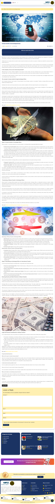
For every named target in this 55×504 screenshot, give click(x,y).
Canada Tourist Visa (29, 436)
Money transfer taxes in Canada (12, 351)
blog (5, 9)
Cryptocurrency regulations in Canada (13, 105)
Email (4, 413)
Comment (5, 395)
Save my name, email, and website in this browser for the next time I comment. (19, 422)
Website (4, 417)
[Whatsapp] (45, 493)
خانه (2, 9)
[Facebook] (52, 493)
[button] (48, 46)
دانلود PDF (5, 385)
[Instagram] (50, 493)
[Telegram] (47, 493)
